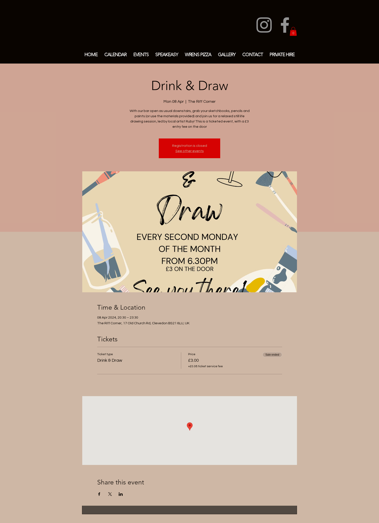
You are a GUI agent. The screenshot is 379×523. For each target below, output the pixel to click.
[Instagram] (264, 25)
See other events (189, 151)
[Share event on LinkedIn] (121, 494)
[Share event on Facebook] (99, 494)
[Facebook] (285, 25)
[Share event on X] (110, 494)
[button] (293, 31)
